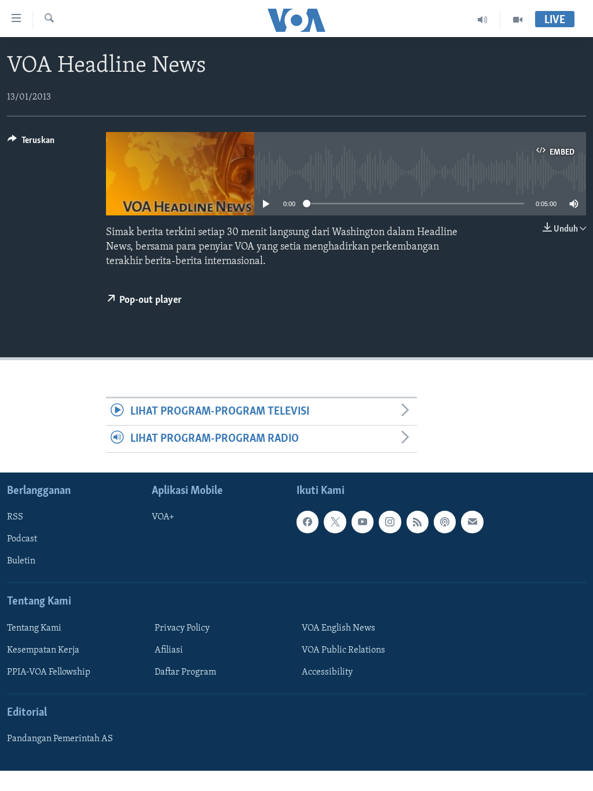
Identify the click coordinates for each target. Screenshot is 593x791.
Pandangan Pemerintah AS (60, 739)
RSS (15, 517)
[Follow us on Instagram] (390, 522)
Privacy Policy (182, 628)
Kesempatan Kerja (43, 650)
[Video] (517, 19)
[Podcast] (445, 522)
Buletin (21, 561)
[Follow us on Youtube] (363, 522)
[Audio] (482, 19)
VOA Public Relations (343, 650)
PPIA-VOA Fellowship (48, 672)
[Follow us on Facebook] (307, 522)
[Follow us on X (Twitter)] (335, 522)
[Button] (31, 143)
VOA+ (163, 517)
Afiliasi (169, 650)
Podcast (22, 539)
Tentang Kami (34, 628)
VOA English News (338, 628)
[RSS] (418, 522)
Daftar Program (185, 672)
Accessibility (327, 672)
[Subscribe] (472, 522)
